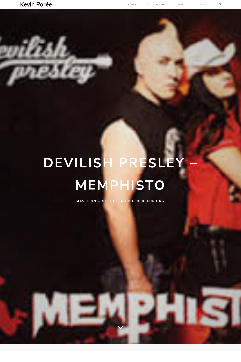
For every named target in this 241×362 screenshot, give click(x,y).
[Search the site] (220, 4)
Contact (203, 4)
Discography (155, 4)
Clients (181, 4)
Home (132, 4)
